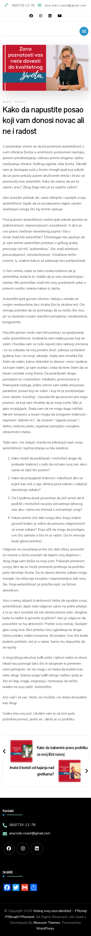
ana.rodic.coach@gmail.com (29, 833)
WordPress (45, 928)
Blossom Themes (46, 922)
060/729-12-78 (22, 824)
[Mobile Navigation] (84, 31)
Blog (7, 102)
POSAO (19, 102)
